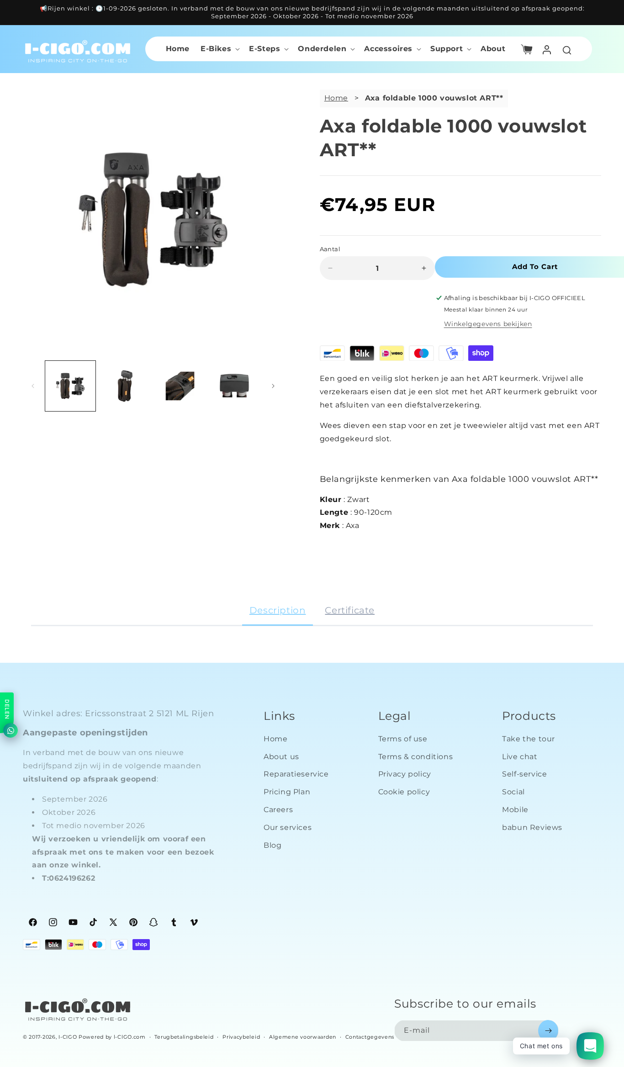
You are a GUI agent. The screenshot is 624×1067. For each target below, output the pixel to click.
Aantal (330, 249)
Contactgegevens (370, 1036)
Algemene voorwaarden (302, 1036)
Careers (278, 809)
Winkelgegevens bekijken (488, 324)
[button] (219, 49)
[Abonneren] (548, 1030)
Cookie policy (404, 791)
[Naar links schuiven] (33, 386)
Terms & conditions (415, 756)
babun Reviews (532, 827)
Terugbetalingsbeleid (183, 1036)
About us (281, 756)
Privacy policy (404, 774)
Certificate (350, 610)
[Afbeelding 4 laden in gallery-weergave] (235, 386)
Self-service (524, 774)
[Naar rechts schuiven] (273, 386)
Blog (272, 844)
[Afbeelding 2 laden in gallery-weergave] (125, 386)
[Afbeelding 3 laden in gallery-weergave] (180, 386)
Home (336, 98)
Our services (288, 827)
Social (513, 791)
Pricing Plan (287, 791)
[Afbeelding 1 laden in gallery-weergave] (70, 386)
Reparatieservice (296, 774)
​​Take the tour (528, 738)
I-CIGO (67, 1037)
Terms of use (403, 738)
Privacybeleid (241, 1036)
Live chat (519, 756)
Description (277, 610)
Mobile (515, 809)
